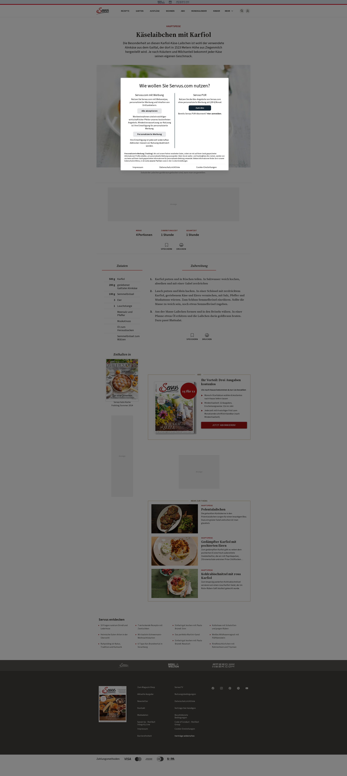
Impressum (138, 167)
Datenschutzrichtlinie (169, 167)
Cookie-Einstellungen (206, 167)
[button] (200, 108)
